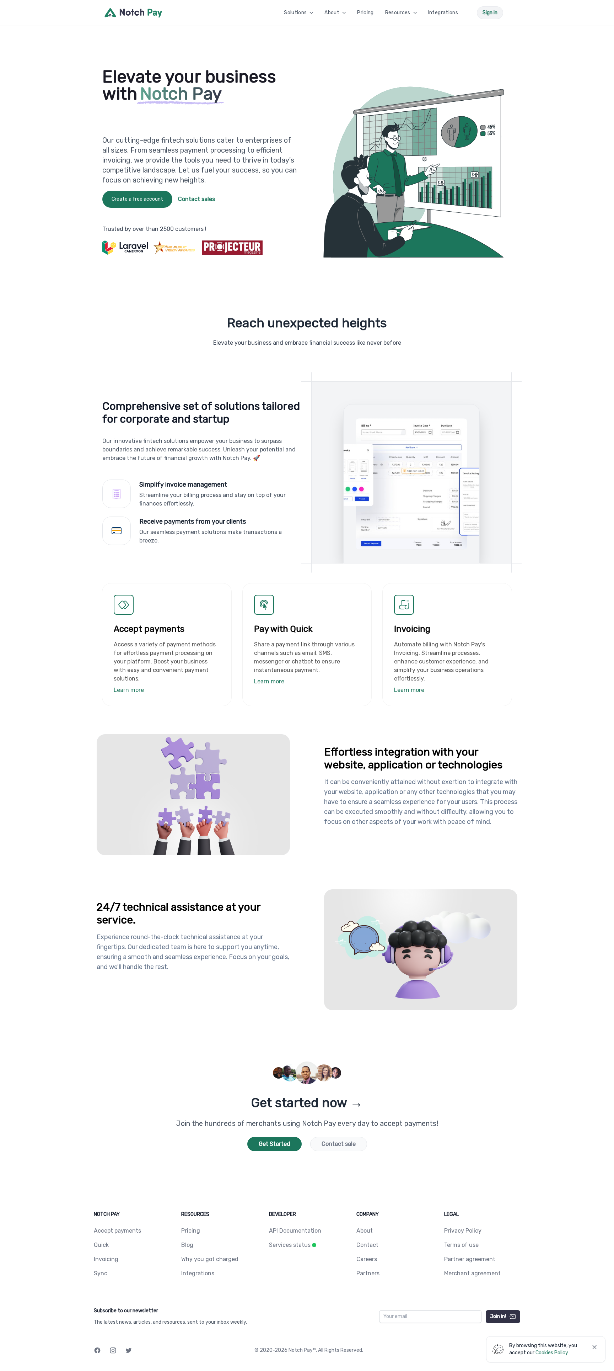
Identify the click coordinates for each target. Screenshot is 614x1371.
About (364, 1230)
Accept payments (117, 1230)
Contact (367, 1245)
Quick (101, 1245)
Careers (366, 1259)
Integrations (197, 1273)
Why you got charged (209, 1259)
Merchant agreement (472, 1273)
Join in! (498, 1316)
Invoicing (106, 1259)
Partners (367, 1273)
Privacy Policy (462, 1230)
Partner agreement (469, 1259)
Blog (187, 1245)
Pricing (190, 1230)
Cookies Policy (551, 1353)
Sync (100, 1273)
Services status (290, 1245)
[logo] (133, 13)
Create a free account (137, 199)
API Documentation (295, 1230)
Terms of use (461, 1245)
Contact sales (196, 199)
